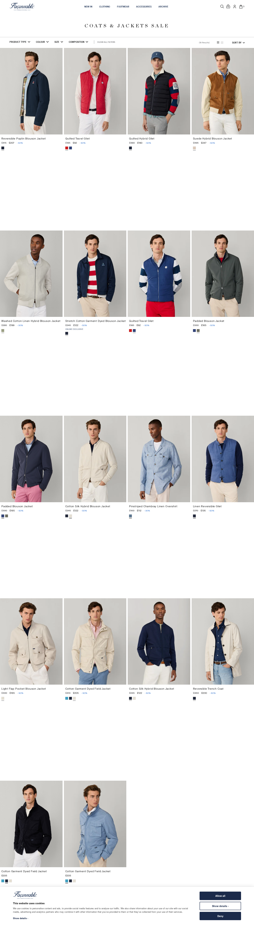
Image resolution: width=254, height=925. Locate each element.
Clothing (104, 6)
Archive (163, 6)
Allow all (220, 895)
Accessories (144, 6)
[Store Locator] (228, 6)
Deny (220, 916)
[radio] (2, 148)
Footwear (123, 6)
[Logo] (22, 6)
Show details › (220, 906)
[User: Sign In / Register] (235, 6)
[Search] (222, 6)
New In (88, 6)
